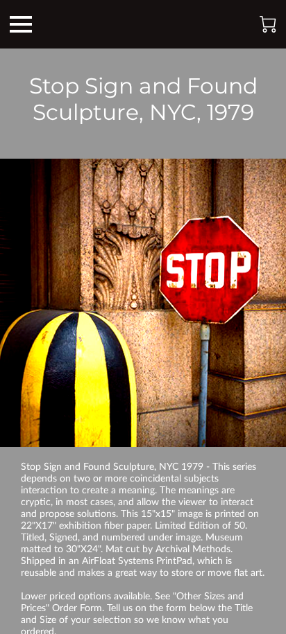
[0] (268, 24)
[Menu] (21, 24)
